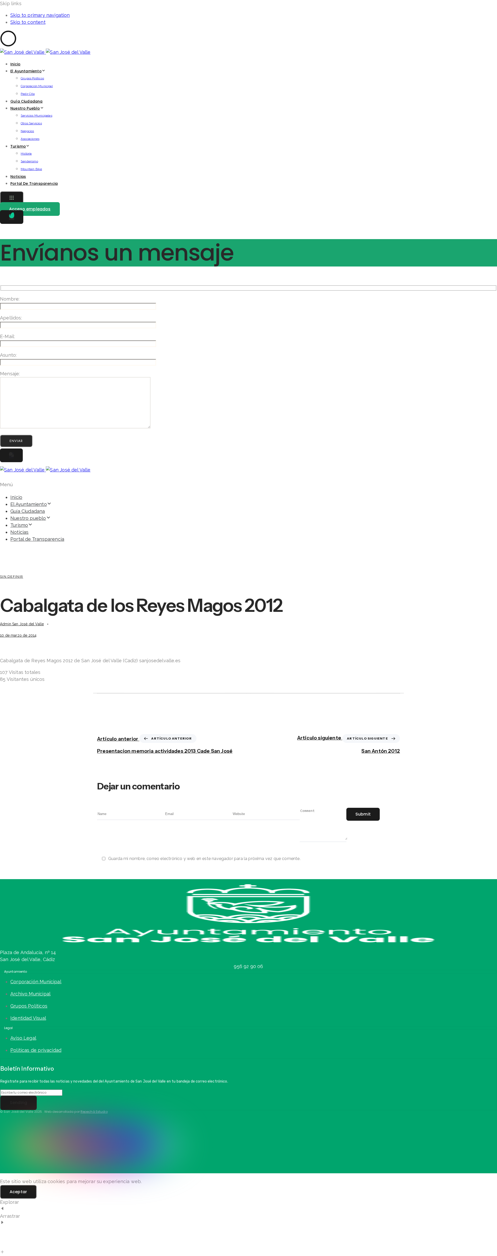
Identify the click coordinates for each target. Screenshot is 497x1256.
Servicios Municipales (36, 115)
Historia (26, 153)
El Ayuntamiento (26, 71)
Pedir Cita (28, 94)
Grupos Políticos (32, 78)
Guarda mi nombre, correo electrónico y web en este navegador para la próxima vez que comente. (204, 858)
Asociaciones (30, 139)
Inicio (15, 64)
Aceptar (18, 1192)
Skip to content (28, 22)
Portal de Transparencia (34, 183)
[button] (11, 198)
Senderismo (29, 161)
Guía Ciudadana (26, 101)
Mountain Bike (31, 169)
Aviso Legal (23, 1038)
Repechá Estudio (94, 1111)
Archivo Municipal (30, 993)
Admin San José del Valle (22, 624)
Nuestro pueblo (25, 108)
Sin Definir (11, 576)
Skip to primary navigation (40, 15)
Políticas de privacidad (35, 1050)
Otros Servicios (31, 123)
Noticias (18, 176)
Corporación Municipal (37, 86)
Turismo (18, 146)
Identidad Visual (28, 1018)
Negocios (27, 131)
